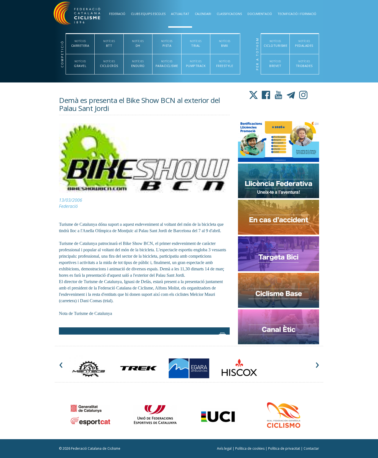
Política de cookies (250, 448)
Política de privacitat (284, 448)
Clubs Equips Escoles (148, 14)
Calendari (203, 14)
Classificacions (229, 14)
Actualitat (180, 14)
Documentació (259, 14)
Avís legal (224, 448)
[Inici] (83, 14)
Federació (117, 14)
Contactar (311, 448)
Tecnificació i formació (297, 14)
